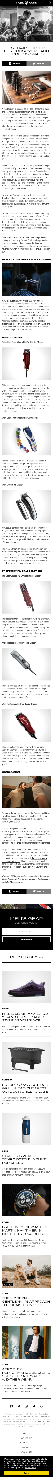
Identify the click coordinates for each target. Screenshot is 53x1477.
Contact (26, 1438)
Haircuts (5, 135)
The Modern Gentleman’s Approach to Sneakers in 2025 (26, 1301)
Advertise (26, 1442)
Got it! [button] (26, 1473)
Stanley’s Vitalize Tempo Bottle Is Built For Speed (24, 1159)
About (26, 1433)
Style (5, 1009)
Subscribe (27, 939)
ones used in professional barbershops (33, 842)
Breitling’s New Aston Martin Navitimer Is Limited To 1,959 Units (24, 1230)
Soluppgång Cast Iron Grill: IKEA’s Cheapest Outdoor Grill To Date (25, 1088)
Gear (5, 1151)
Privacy (27, 1447)
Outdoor (7, 1080)
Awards (26, 1452)
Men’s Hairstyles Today (23, 320)
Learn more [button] (30, 1468)
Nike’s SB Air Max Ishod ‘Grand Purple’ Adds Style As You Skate (25, 1017)
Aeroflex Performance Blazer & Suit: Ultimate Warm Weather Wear (26, 1374)
